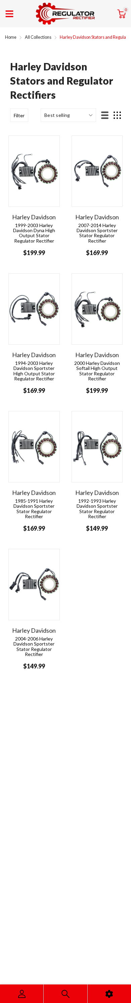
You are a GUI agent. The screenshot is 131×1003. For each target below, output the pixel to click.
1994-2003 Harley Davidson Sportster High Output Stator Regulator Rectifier (34, 370)
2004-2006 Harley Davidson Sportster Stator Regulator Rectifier (33, 646)
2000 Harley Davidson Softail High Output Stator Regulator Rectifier (97, 370)
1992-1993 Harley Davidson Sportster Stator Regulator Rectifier (97, 508)
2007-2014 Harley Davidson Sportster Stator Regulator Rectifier (97, 233)
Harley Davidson (34, 217)
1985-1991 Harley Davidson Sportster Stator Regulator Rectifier (33, 508)
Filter (19, 115)
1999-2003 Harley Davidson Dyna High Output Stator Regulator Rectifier (34, 233)
